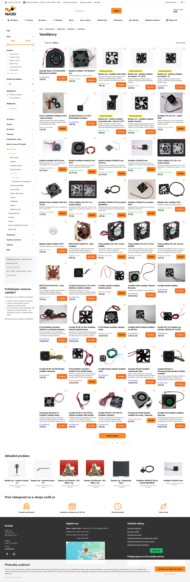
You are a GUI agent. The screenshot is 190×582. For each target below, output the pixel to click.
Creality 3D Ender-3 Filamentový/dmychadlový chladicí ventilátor (171, 371)
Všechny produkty (16, 95)
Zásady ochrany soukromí (13, 577)
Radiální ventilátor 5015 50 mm (51, 161)
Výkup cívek (156, 551)
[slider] (8, 44)
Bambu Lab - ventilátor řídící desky (112, 74)
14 (124, 443)
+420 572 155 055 (13, 267)
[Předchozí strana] (95, 443)
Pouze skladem (15, 98)
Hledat (116, 11)
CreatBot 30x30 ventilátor (168, 286)
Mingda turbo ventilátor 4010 (169, 202)
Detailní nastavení (170, 574)
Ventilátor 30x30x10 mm (138, 161)
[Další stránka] (129, 443)
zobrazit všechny (12, 73)
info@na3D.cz (11, 275)
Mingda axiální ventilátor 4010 (51, 244)
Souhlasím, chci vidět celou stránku (170, 569)
